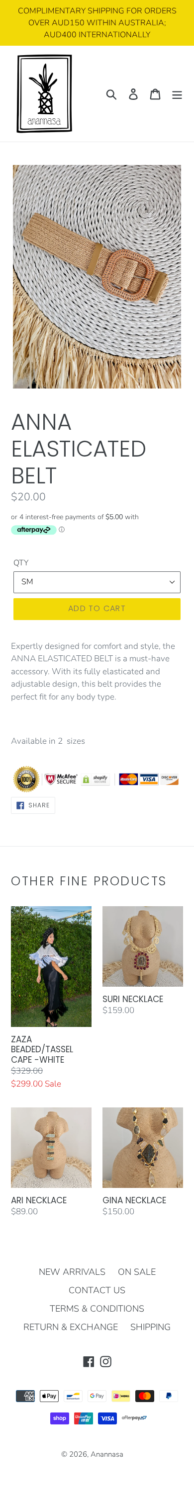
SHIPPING (150, 1327)
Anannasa (107, 1454)
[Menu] (177, 93)
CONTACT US (97, 1290)
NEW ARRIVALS (72, 1272)
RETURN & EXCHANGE (70, 1327)
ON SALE (137, 1272)
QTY (20, 562)
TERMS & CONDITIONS (97, 1309)
